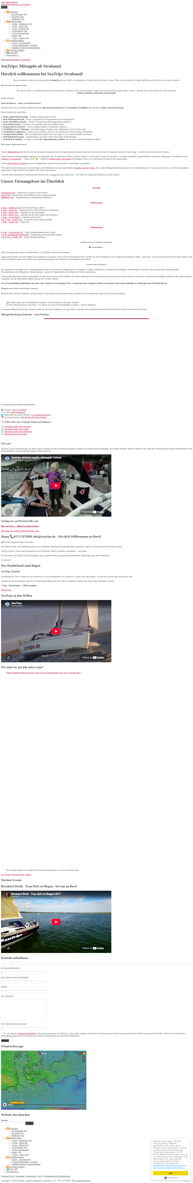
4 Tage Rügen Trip (19, 31)
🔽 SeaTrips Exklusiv (15, 50)
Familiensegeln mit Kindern (59, 159)
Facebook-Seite (7, 1176)
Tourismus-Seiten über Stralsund (17, 426)
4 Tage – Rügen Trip (9, 215)
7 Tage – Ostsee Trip (20, 38)
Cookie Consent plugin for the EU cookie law (170, 1177)
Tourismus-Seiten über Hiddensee (18, 431)
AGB (39, 1176)
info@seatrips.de (18, 412)
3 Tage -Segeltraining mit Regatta (15, 235)
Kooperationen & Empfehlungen (57, 1176)
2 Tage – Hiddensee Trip (22, 24)
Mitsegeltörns (13, 152)
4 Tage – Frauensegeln (21, 43)
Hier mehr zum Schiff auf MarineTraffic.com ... (20, 531)
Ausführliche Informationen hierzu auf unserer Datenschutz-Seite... (169, 1166)
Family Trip (16, 36)
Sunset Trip (6, 195)
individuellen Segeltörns (17, 163)
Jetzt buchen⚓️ (12, 55)
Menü (4, 7)
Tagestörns (96, 188)
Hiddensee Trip (18, 19)
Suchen (4, 1120)
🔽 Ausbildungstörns (15, 40)
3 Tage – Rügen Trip (20, 29)
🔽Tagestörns (12, 12)
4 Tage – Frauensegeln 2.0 (12, 232)
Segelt (85, 168)
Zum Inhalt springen (9, 2)
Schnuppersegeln (8, 193)
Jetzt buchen (6, 590)
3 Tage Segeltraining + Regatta (24, 45)
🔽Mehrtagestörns (14, 21)
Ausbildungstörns (96, 227)
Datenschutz (31, 1176)
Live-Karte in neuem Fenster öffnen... (16, 874)
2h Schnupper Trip (19, 14)
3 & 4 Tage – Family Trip (11, 219)
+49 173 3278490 (19, 410)
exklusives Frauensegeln (11, 159)
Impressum (19, 1176)
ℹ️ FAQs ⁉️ (12, 53)
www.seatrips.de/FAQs (41, 415)
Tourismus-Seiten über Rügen (16, 429)
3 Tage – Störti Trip (20, 26)
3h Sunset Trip (18, 17)
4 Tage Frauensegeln (20, 33)
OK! (171, 1173)
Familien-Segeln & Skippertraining (26, 48)
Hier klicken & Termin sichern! (34, 417)
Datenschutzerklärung (26, 1033)
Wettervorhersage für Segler (15, 434)
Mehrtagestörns (96, 203)
